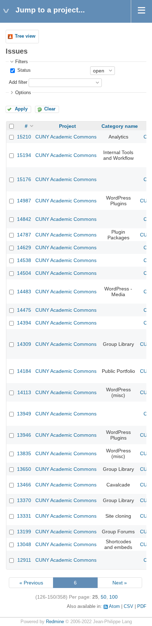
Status (23, 70)
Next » (119, 583)
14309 (24, 344)
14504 (24, 273)
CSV (128, 606)
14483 (24, 291)
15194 (24, 155)
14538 (24, 260)
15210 (24, 137)
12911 (24, 560)
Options (23, 92)
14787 (24, 235)
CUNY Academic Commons (66, 137)
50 (103, 597)
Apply (21, 109)
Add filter (18, 82)
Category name (119, 126)
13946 (24, 435)
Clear (49, 109)
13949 (24, 414)
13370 (24, 500)
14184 (24, 371)
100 (113, 597)
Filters (21, 61)
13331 (24, 516)
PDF (141, 606)
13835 (24, 453)
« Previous (31, 583)
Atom (114, 606)
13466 (24, 485)
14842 (24, 219)
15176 (24, 179)
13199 (24, 531)
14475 (24, 310)
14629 (24, 247)
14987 (24, 200)
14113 (24, 392)
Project (67, 126)
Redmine (55, 621)
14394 (24, 323)
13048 (24, 544)
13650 (24, 469)
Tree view (25, 36)
